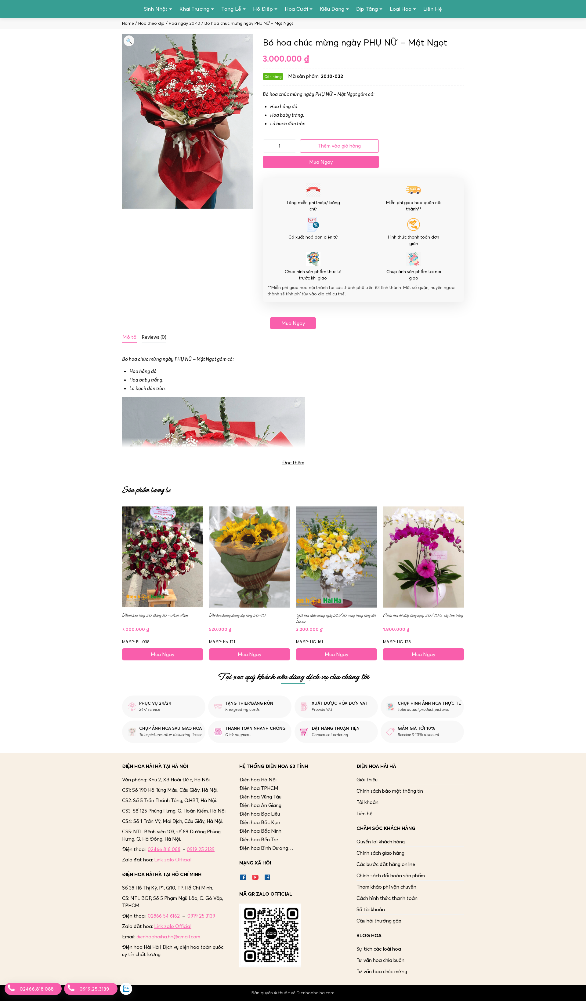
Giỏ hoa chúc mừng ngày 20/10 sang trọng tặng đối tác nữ (336, 618)
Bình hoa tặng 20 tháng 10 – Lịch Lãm (155, 615)
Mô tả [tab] (129, 337)
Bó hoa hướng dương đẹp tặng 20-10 (237, 615)
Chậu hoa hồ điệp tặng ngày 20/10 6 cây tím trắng (423, 615)
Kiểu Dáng (332, 9)
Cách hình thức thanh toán (387, 898)
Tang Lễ (231, 9)
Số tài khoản (370, 909)
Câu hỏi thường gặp (378, 921)
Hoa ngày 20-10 (184, 23)
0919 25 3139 (201, 849)
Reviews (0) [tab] (154, 337)
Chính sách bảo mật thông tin (389, 791)
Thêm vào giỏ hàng (339, 146)
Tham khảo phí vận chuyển (386, 887)
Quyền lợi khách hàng (380, 841)
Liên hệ (364, 813)
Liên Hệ (432, 9)
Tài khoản (367, 802)
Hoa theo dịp (151, 23)
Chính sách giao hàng (380, 853)
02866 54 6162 (164, 916)
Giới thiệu (367, 779)
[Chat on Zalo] (126, 989)
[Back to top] (575, 990)
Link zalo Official (172, 860)
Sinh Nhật (156, 9)
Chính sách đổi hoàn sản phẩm (390, 875)
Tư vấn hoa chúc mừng (381, 971)
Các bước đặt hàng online (385, 864)
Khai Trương (194, 9)
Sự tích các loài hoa (378, 949)
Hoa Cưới (296, 9)
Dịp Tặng (367, 9)
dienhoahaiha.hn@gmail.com (168, 936)
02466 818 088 (164, 849)
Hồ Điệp (263, 9)
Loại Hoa (400, 9)
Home (128, 23)
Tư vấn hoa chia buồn (380, 960)
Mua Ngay (321, 162)
